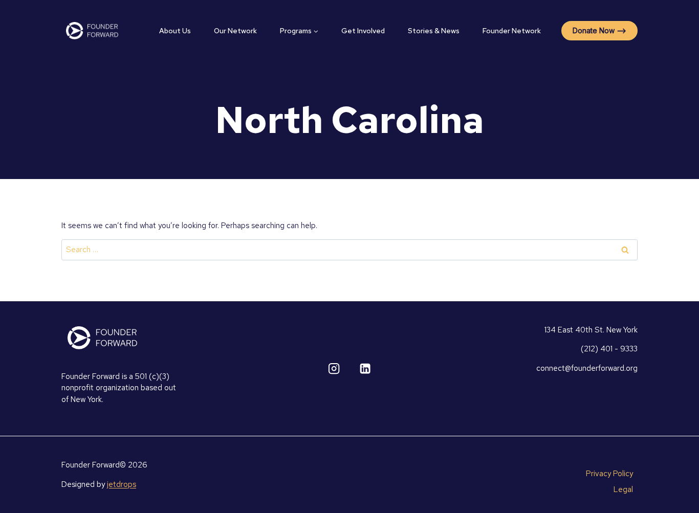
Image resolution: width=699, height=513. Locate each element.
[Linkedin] (365, 368)
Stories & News (434, 30)
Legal (623, 489)
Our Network (235, 30)
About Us (175, 30)
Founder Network (512, 30)
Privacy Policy (609, 474)
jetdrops (121, 484)
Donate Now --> (599, 30)
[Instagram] (334, 368)
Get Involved (363, 30)
